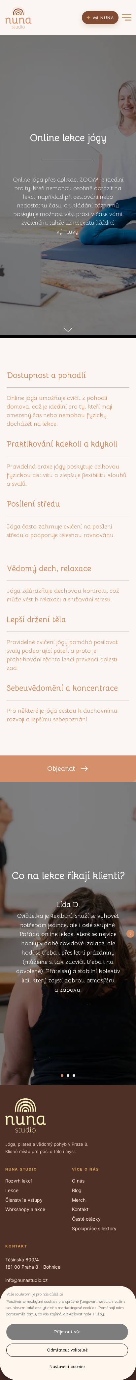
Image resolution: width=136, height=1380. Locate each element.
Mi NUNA (100, 18)
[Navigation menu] (126, 17)
